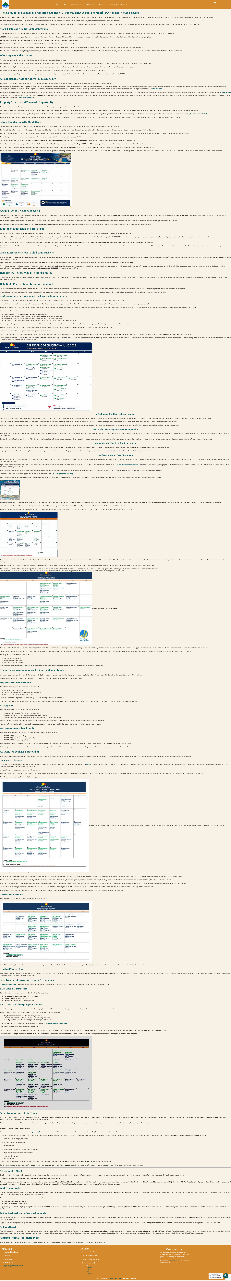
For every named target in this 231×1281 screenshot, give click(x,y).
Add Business (88, 5)
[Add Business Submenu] (94, 4)
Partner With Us (9, 1259)
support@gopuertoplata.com (13, 1266)
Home (58, 5)
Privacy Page (8, 1256)
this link (89, 764)
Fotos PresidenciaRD (25, 98)
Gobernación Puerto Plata (199, 114)
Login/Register (113, 5)
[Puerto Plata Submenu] (80, 4)
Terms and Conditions (11, 1252)
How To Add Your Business (90, 1252)
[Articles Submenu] (104, 4)
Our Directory (20, 988)
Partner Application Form (90, 1259)
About (65, 5)
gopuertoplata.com (115, 1278)
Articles (100, 5)
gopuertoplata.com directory (63, 474)
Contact (124, 5)
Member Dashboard (88, 1263)
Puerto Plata (74, 5)
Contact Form (174, 1261)
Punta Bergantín (156, 89)
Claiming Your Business (89, 1255)
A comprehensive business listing (127, 465)
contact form (14, 331)
